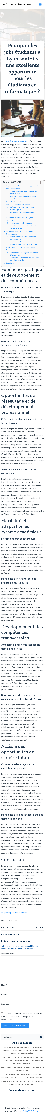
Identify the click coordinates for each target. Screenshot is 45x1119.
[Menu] (40, 4)
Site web (5, 1004)
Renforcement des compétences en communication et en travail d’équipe (23, 243)
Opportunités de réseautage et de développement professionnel (20, 203)
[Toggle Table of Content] (41, 182)
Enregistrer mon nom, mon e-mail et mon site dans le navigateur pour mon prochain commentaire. (22, 1016)
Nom (4, 985)
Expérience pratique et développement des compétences (22, 187)
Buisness (15, 920)
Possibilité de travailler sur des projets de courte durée (25, 227)
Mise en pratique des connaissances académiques (23, 192)
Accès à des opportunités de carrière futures (21, 248)
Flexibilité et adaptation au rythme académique (20, 219)
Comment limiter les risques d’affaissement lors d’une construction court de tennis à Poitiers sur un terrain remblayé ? (22, 1060)
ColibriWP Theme (31, 1111)
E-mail (4, 994)
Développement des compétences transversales (20, 232)
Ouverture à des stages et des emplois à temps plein (25, 254)
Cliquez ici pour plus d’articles (14, 912)
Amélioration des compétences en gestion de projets (23, 238)
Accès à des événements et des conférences (22, 213)
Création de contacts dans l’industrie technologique (23, 208)
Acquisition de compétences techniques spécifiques (25, 197)
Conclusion (10, 263)
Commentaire (7, 953)
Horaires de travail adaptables (21, 223)
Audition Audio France (16, 4)
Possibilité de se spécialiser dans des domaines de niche (24, 259)
